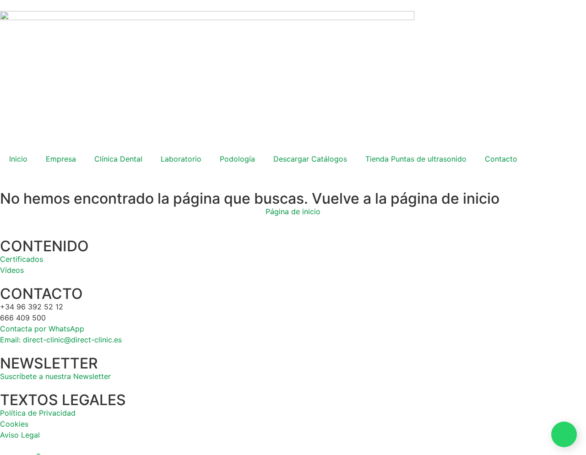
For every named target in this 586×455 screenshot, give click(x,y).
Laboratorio (181, 158)
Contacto (501, 158)
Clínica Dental (118, 158)
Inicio (18, 158)
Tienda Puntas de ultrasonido (416, 158)
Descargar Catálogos (310, 158)
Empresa (61, 158)
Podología (237, 158)
